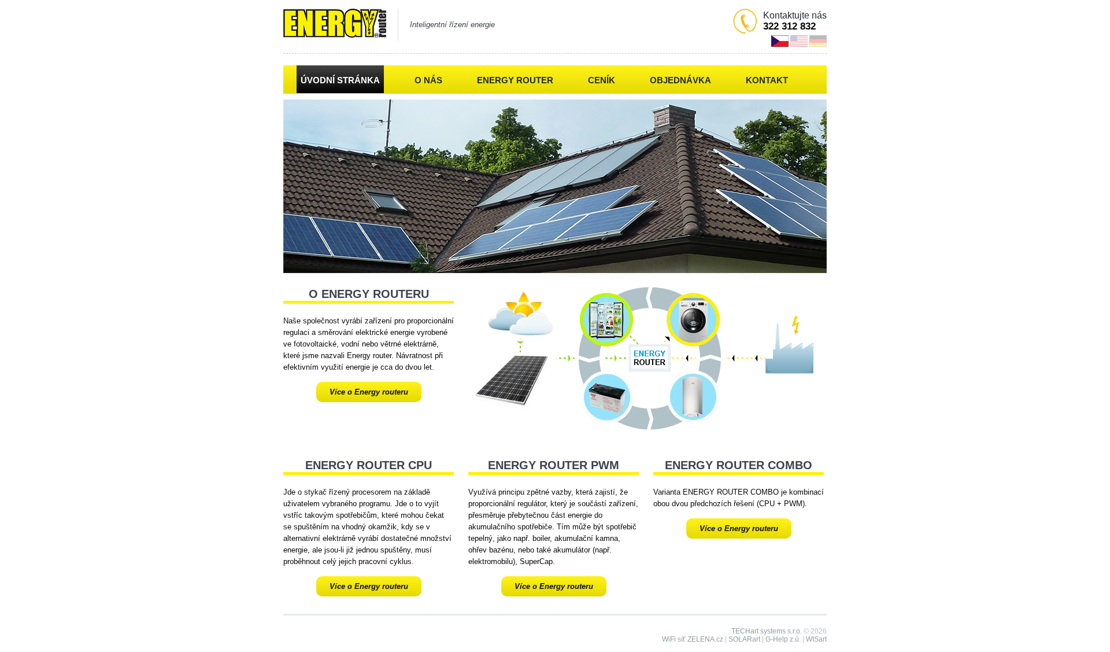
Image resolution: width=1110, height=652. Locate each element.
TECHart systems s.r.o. (766, 631)
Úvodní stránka (340, 80)
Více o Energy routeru (369, 392)
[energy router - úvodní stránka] (334, 24)
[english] (799, 41)
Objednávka (680, 80)
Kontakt (767, 80)
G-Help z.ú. (783, 639)
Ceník (601, 80)
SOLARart (744, 639)
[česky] (780, 41)
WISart (816, 639)
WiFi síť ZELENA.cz (692, 639)
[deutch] (818, 41)
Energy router (515, 80)
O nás (428, 80)
